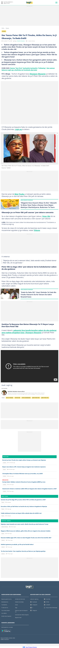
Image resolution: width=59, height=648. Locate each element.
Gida (3, 28)
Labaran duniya (5, 526)
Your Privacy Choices (31, 647)
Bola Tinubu (19, 194)
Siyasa (7, 28)
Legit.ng (18, 129)
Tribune (37, 230)
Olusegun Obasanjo (38, 74)
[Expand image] (56, 134)
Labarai (4, 462)
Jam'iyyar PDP (36, 397)
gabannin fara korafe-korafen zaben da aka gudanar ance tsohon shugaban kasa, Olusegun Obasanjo (29, 331)
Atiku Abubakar (26, 397)
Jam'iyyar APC (45, 397)
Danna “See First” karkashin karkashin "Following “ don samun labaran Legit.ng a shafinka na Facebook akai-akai (28, 69)
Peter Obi (46, 216)
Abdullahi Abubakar (21, 41)
